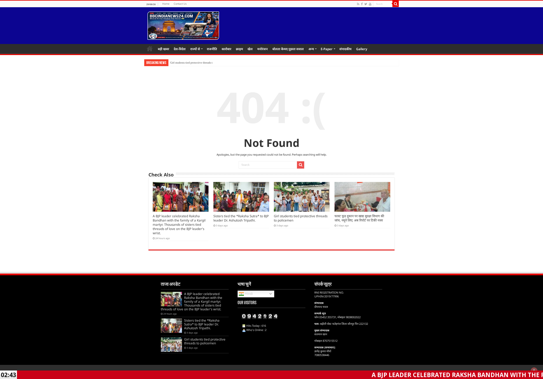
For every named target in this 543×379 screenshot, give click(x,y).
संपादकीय (345, 49)
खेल (250, 49)
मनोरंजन (262, 49)
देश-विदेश (180, 49)
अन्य (311, 49)
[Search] (395, 4)
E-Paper (327, 49)
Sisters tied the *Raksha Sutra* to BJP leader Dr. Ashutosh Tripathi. (241, 218)
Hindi (248, 293)
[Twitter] (366, 4)
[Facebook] (362, 4)
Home (165, 4)
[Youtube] (370, 4)
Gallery (361, 49)
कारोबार (226, 49)
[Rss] (358, 4)
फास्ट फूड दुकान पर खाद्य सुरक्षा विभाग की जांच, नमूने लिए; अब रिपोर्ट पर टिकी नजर (359, 218)
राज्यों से (195, 49)
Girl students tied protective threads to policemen (198, 62)
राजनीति (212, 49)
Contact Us (180, 4)
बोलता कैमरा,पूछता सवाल (288, 49)
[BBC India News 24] (183, 25)
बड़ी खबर (163, 49)
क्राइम (239, 49)
